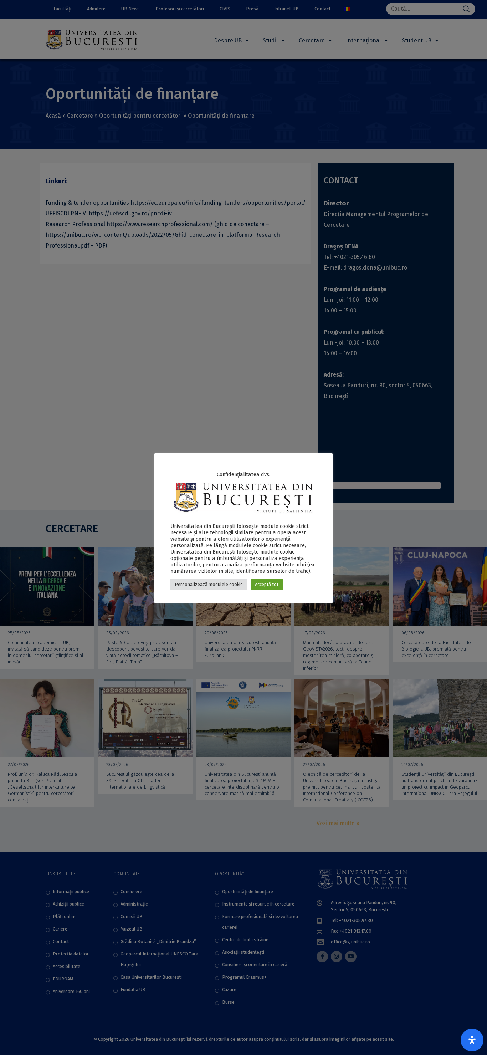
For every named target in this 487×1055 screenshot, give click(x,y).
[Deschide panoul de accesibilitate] (472, 1040)
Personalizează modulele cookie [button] (209, 584)
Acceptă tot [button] (266, 584)
